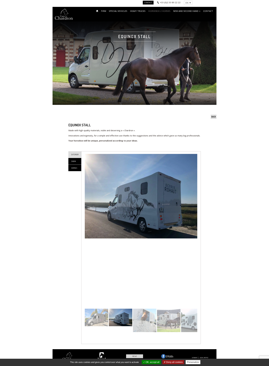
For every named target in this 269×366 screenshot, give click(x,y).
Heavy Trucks (137, 11)
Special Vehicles (118, 11)
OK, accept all (152, 362)
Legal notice (204, 358)
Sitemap (194, 358)
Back (213, 117)
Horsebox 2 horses (159, 11)
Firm (103, 11)
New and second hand (186, 11)
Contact (148, 2)
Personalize (193, 362)
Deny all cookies (174, 362)
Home (97, 10)
